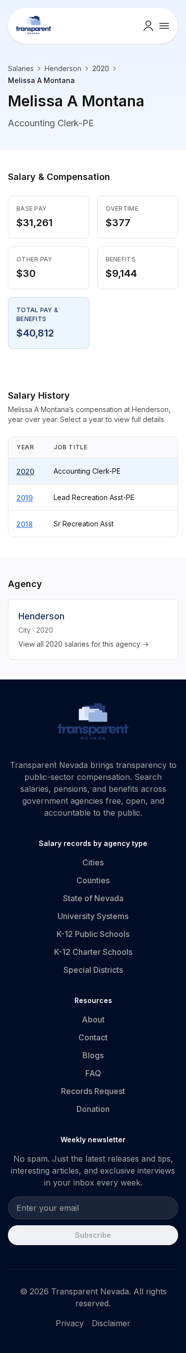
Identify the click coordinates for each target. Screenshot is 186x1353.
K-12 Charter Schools (93, 952)
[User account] (148, 26)
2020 (25, 471)
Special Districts (93, 970)
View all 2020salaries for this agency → (83, 644)
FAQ (93, 1073)
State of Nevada (93, 898)
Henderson (63, 68)
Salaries (21, 68)
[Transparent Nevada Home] (93, 723)
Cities (93, 862)
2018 (24, 524)
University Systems (93, 916)
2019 (24, 498)
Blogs (93, 1055)
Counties (93, 880)
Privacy (70, 1323)
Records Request (93, 1091)
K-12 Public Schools (93, 934)
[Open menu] (164, 26)
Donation (93, 1109)
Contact (93, 1037)
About (93, 1019)
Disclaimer (111, 1323)
